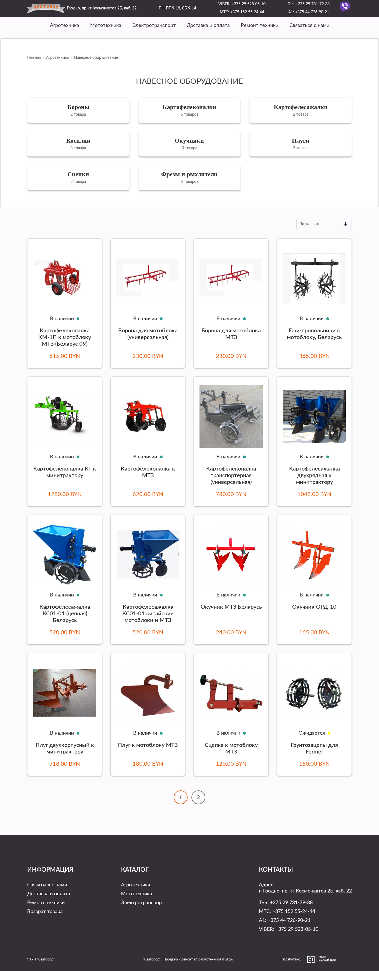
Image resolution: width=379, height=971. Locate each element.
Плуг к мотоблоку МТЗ (148, 745)
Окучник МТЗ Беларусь (231, 607)
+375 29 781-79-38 (313, 4)
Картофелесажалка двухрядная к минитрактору (314, 475)
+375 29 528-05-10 (249, 4)
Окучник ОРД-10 (314, 607)
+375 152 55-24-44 (247, 12)
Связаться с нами (309, 25)
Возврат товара (45, 911)
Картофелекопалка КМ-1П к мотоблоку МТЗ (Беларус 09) (64, 337)
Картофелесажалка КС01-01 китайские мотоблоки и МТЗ (148, 613)
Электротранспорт (154, 25)
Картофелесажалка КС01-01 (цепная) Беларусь (64, 613)
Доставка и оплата (208, 25)
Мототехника (105, 25)
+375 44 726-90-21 (312, 12)
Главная (34, 58)
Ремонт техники (259, 25)
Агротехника (64, 25)
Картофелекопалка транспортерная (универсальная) (231, 475)
